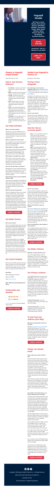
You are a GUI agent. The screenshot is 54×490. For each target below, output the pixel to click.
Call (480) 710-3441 (27, 478)
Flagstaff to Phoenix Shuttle (38, 326)
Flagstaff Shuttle (16, 265)
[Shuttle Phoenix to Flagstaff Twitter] (25, 469)
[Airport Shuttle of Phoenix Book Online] (15, 21)
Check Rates (14, 212)
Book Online (38, 43)
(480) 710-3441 (38, 57)
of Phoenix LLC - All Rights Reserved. (35, 472)
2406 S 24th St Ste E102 (21, 475)
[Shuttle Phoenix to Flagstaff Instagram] (28, 469)
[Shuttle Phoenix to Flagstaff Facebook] (23, 469)
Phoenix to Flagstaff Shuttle (35, 210)
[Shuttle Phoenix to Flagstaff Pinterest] (31, 469)
